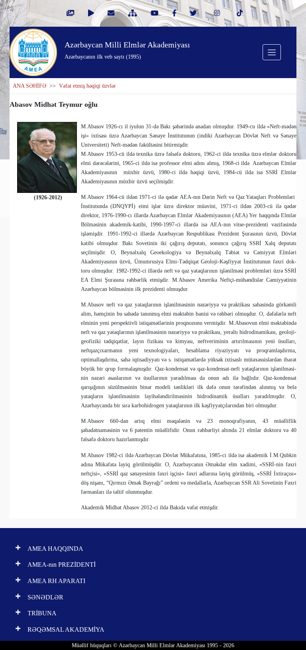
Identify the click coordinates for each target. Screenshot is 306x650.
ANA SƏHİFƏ (29, 86)
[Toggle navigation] (272, 52)
